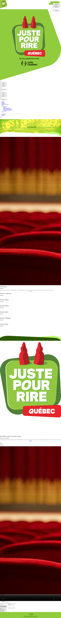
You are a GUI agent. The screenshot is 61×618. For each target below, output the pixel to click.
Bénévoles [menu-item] (4, 107)
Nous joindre (3, 114)
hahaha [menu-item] (3, 111)
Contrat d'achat (31, 613)
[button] (30, 291)
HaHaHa (3, 115)
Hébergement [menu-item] (3, 103)
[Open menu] (49, 2)
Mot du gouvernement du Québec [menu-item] (7, 108)
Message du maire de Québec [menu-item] (7, 110)
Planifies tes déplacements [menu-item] (5, 104)
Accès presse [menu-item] (5, 106)
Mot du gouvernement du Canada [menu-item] (7, 109)
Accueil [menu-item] (3, 101)
